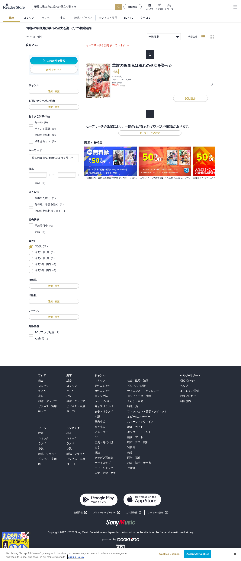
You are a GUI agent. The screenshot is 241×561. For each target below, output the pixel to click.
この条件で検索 (56, 60)
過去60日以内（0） (46, 270)
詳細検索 (132, 6)
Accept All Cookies (197, 554)
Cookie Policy (76, 557)
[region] (120, 554)
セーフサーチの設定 (150, 133)
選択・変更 (53, 91)
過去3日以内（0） (45, 252)
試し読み (190, 98)
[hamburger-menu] (235, 6)
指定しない (41, 246)
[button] (158, 512)
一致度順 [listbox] (154, 36)
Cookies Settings (169, 554)
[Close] (235, 554)
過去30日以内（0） (46, 264)
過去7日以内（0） (45, 258)
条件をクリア (54, 69)
